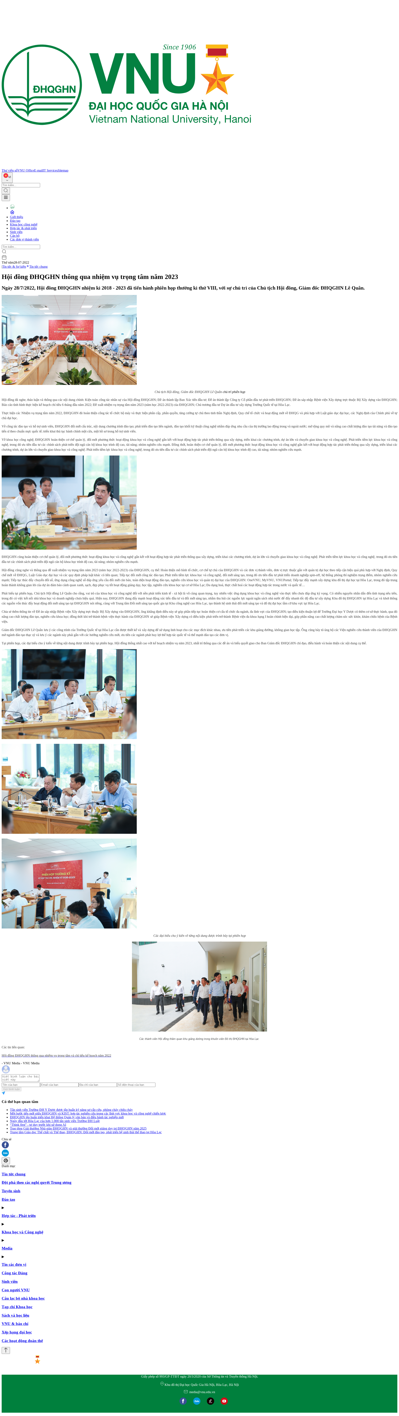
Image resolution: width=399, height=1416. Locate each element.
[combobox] (7, 177)
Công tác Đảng (14, 1273)
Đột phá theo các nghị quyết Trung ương (36, 1182)
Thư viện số (9, 170)
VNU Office (25, 170)
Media (7, 1248)
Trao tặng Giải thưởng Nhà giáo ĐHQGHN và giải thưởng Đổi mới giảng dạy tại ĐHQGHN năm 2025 (78, 1128)
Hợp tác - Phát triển (19, 1215)
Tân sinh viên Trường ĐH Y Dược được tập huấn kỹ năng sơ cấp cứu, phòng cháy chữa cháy (71, 1109)
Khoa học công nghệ (23, 224)
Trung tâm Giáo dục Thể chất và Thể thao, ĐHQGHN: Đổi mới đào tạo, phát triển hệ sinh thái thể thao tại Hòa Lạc (86, 1132)
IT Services (50, 170)
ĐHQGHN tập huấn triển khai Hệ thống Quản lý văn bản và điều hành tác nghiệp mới (67, 1117)
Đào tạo (15, 220)
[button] (199, 1145)
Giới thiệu (16, 217)
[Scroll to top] (6, 1350)
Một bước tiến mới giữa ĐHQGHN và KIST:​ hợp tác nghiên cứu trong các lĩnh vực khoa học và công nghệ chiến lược (88, 1113)
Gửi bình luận (11, 1089)
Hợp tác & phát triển (23, 228)
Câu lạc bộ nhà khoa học (23, 1298)
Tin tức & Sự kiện (14, 266)
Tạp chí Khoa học (17, 1307)
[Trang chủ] (126, 166)
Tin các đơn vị (14, 1264)
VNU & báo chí (15, 1323)
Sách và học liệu (15, 1315)
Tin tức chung (38, 266)
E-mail (38, 170)
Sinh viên (16, 232)
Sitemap (63, 170)
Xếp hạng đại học (17, 1332)
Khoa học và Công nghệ (22, 1232)
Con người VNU (16, 1290)
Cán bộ (15, 235)
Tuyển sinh (11, 1191)
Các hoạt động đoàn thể (22, 1341)
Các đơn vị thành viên (24, 239)
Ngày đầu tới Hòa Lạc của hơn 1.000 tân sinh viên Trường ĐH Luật (55, 1121)
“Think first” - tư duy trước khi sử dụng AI (38, 1124)
